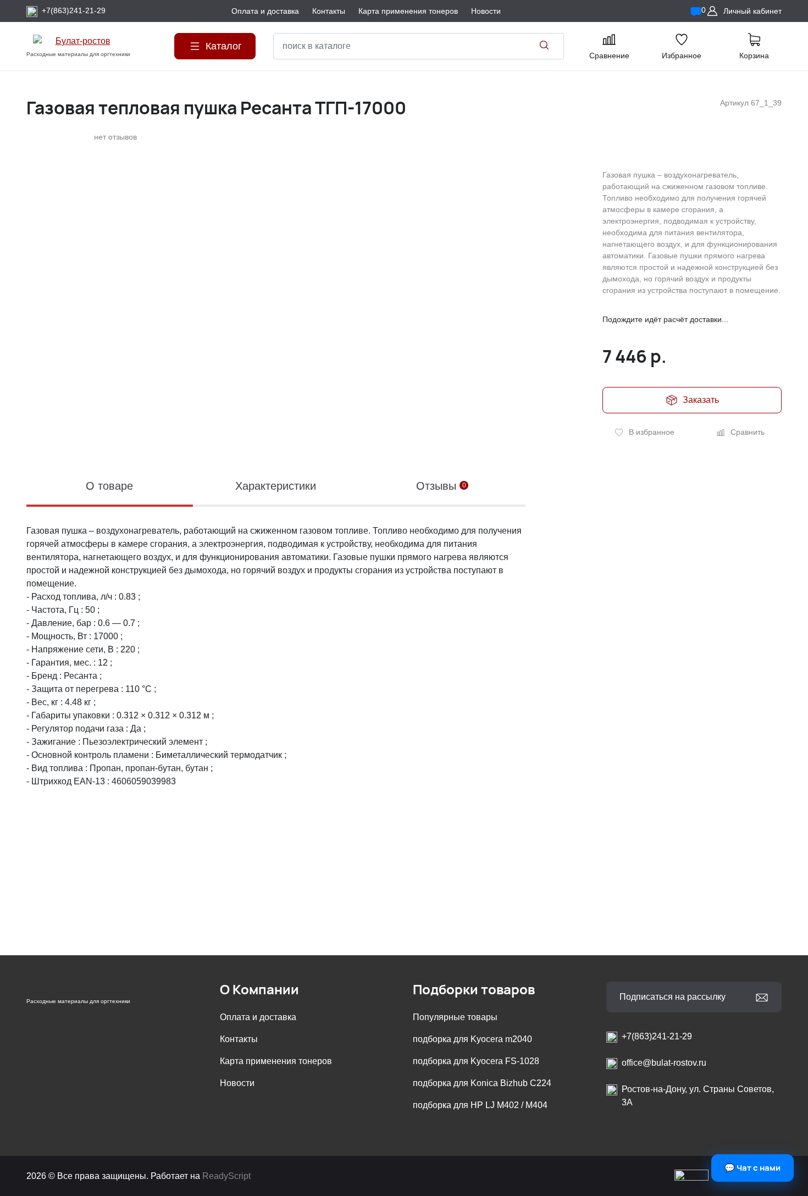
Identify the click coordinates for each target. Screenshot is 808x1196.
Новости (237, 1083)
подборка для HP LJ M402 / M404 (480, 1105)
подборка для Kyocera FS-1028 (476, 1061)
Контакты (239, 1039)
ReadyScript (226, 1176)
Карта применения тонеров (276, 1061)
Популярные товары (455, 1017)
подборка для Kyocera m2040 (472, 1039)
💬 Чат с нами (752, 1167)
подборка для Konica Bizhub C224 (482, 1083)
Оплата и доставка (258, 1017)
